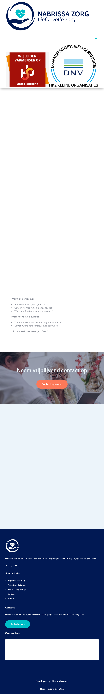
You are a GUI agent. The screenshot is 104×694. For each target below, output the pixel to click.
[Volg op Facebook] (6, 565)
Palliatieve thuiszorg (16, 585)
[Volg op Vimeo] (16, 565)
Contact (11, 594)
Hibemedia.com (59, 681)
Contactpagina (18, 624)
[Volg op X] (11, 565)
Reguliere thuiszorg (16, 580)
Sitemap (11, 598)
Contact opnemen (52, 384)
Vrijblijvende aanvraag (24, 131)
